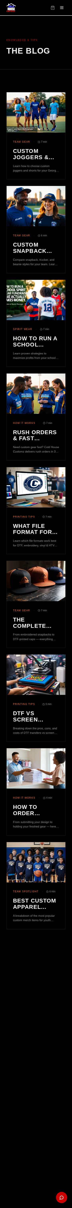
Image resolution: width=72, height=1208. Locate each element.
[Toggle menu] (62, 7)
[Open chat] (61, 1197)
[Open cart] (53, 8)
